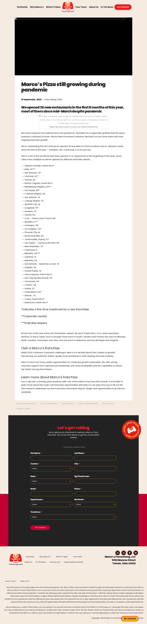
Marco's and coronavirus (26, 404)
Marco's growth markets (88, 404)
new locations (108, 404)
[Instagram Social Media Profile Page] (117, 553)
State (33, 476)
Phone (77, 489)
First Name (35, 453)
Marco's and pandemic (49, 404)
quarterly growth (23, 408)
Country (34, 464)
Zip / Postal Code (82, 476)
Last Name (79, 453)
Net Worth (79, 499)
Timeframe (36, 512)
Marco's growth (68, 404)
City (76, 464)
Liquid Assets (37, 499)
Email (33, 489)
